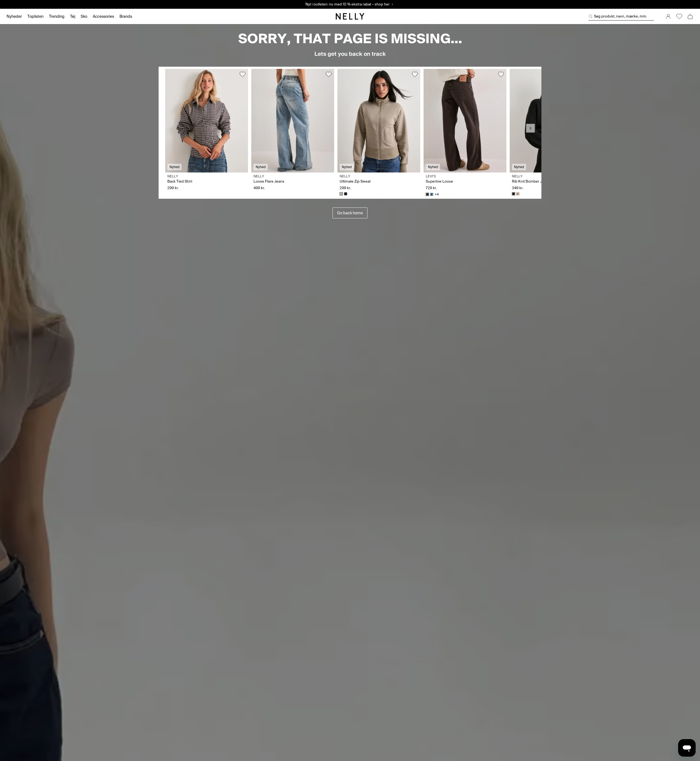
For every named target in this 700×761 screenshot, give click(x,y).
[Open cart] (690, 16)
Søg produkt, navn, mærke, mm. (620, 16)
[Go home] (350, 16)
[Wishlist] (679, 16)
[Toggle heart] (242, 74)
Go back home (350, 212)
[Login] (668, 16)
